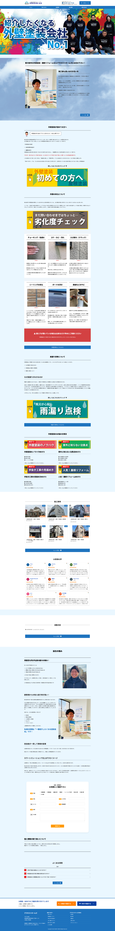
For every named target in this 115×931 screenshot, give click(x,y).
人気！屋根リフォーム (51, 920)
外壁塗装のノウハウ (51, 916)
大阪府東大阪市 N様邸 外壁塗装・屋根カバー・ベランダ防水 (35, 540)
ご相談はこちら (86, 3)
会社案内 (71, 914)
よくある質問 (50, 924)
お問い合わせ (72, 920)
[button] (85, 115)
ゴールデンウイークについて (38, 629)
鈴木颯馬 (64, 593)
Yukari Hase (76, 578)
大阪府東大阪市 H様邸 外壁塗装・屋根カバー (79, 520)
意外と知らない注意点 (51, 922)
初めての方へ (50, 914)
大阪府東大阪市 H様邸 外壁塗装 (55, 539)
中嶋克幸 (75, 564)
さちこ (31, 564)
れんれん (53, 564)
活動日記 (71, 918)
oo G (31, 593)
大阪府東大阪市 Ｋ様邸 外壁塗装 (33, 519)
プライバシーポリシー (74, 922)
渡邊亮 (53, 578)
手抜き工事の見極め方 (51, 918)
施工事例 (71, 916)
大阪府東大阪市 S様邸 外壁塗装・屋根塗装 (57, 519)
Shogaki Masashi (34, 578)
